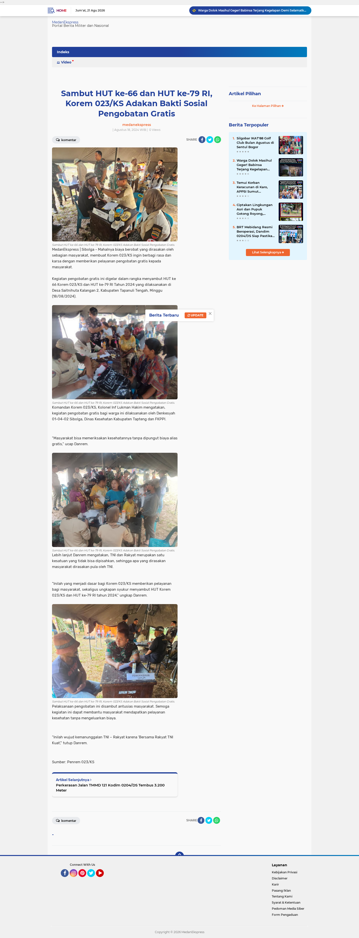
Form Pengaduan (285, 915)
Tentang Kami (282, 896)
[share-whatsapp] (217, 139)
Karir (275, 884)
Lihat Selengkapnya (267, 252)
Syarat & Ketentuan (286, 902)
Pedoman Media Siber (288, 908)
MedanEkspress (65, 22)
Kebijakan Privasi (284, 872)
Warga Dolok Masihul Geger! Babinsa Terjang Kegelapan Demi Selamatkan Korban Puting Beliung (256, 165)
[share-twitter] (209, 139)
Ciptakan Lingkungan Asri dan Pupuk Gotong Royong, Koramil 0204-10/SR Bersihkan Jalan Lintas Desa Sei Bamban (255, 209)
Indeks (63, 52)
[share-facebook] (202, 139)
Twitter (93, 879)
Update (196, 315)
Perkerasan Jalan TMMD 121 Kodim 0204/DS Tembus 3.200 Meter (110, 788)
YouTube (103, 879)
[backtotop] (179, 856)
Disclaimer (279, 878)
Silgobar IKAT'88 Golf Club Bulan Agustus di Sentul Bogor (255, 142)
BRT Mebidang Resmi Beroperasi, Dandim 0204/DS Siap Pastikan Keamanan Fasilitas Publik (256, 231)
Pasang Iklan (281, 890)
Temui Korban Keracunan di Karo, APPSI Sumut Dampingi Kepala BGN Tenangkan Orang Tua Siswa (255, 187)
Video (66, 62)
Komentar (68, 140)
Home (61, 10)
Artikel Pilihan (245, 93)
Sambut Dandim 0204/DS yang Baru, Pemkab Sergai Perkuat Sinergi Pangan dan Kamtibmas (252, 10)
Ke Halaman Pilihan (267, 106)
